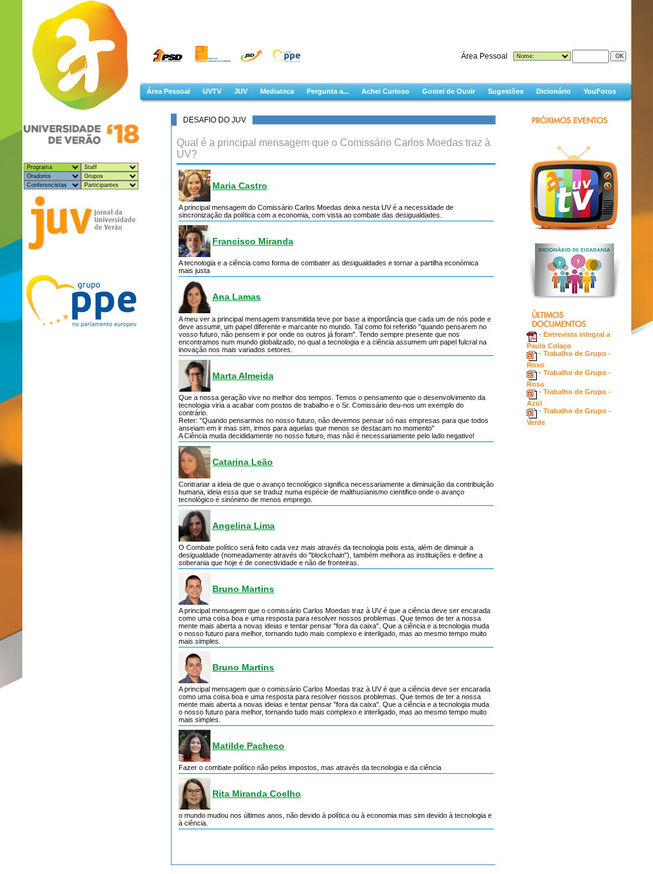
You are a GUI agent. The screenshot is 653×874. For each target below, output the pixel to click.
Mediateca (277, 91)
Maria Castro (239, 186)
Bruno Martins (243, 589)
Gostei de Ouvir (448, 91)
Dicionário (553, 91)
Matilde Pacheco (248, 746)
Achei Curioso (385, 91)
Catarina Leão (242, 462)
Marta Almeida (243, 376)
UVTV (212, 91)
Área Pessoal (168, 91)
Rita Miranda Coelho (256, 794)
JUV (240, 91)
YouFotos (599, 91)
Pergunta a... (328, 91)
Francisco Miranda (252, 241)
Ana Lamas (236, 297)
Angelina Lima (243, 526)
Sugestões (506, 91)
